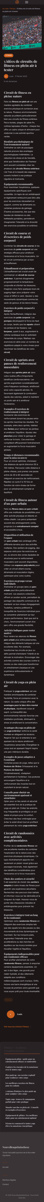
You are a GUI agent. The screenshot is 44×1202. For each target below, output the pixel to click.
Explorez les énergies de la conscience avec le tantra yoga (22, 1068)
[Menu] (26, 2)
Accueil (5, 9)
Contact (5, 1184)
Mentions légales (9, 1180)
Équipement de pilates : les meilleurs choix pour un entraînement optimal (22, 1116)
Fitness (12, 9)
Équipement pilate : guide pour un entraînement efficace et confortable (21, 1060)
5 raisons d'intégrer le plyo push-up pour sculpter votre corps (21, 1092)
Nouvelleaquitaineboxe (15, 1147)
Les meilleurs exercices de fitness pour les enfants (20, 1084)
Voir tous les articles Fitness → (17, 1026)
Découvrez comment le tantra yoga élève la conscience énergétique (20, 1124)
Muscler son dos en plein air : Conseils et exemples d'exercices (22, 1108)
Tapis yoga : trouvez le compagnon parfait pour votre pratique (20, 1100)
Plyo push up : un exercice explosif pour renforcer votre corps (20, 1076)
